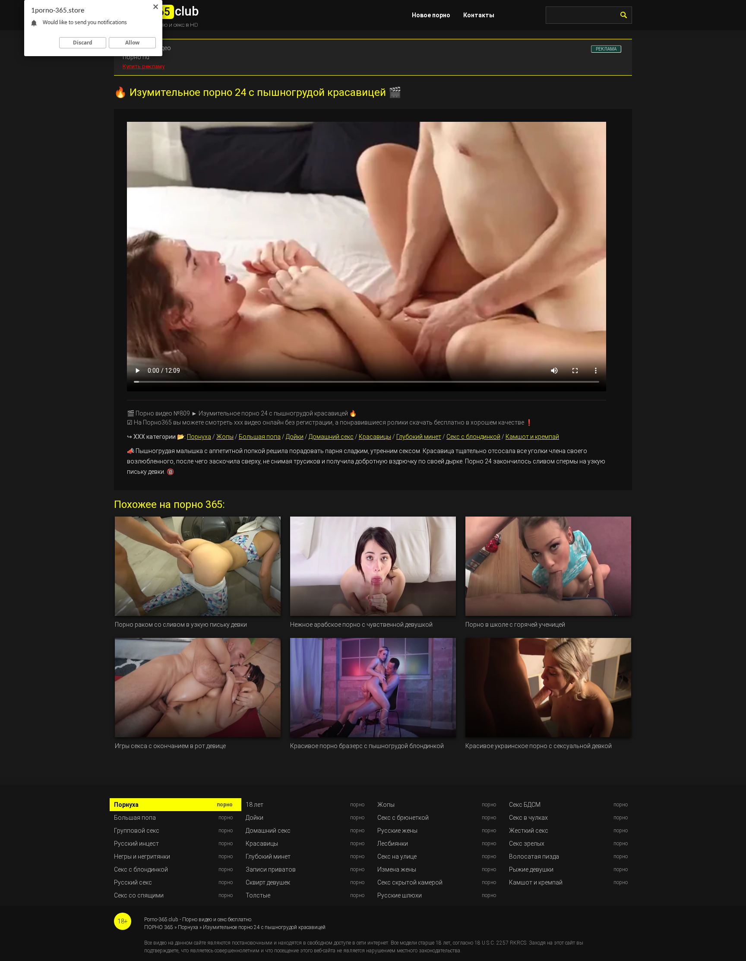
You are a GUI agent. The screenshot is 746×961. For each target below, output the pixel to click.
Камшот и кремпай (532, 436)
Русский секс (133, 882)
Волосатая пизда (534, 856)
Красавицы (375, 436)
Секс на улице (397, 856)
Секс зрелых (526, 843)
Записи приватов (271, 869)
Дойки (294, 436)
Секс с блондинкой (473, 436)
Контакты (478, 15)
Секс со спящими (139, 895)
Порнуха (199, 436)
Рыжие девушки (531, 869)
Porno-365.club (161, 920)
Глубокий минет (418, 436)
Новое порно (431, 15)
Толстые (258, 895)
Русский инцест (136, 843)
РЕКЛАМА (606, 49)
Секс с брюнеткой (403, 817)
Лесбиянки (392, 843)
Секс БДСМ (525, 804)
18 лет (254, 804)
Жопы (225, 436)
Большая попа (260, 436)
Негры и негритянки (142, 856)
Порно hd (136, 57)
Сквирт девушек (268, 882)
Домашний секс (331, 436)
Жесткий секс (528, 830)
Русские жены (397, 830)
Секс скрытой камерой (410, 882)
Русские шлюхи (399, 895)
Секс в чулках (528, 817)
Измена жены (396, 869)
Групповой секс (136, 830)
